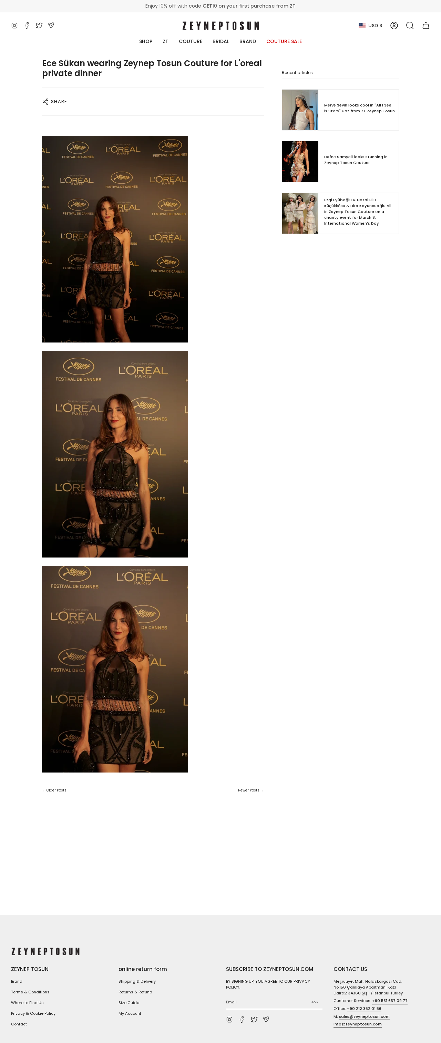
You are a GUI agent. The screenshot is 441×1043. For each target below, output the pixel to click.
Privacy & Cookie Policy (33, 1013)
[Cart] (426, 25)
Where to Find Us (27, 1002)
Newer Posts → (251, 790)
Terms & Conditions (30, 992)
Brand (16, 981)
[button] (410, 25)
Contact (19, 1024)
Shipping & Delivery (137, 981)
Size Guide (129, 1002)
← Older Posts (54, 790)
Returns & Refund (135, 992)
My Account (130, 1013)
